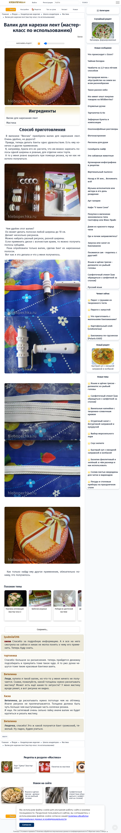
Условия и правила (28, 831)
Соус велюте (97, 443)
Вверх (4, 737)
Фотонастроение (97, 135)
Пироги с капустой (100, 309)
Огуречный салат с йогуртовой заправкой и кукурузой (101, 424)
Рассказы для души (98, 142)
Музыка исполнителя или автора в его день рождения (101, 191)
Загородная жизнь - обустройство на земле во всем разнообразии (102, 80)
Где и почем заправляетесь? (102, 236)
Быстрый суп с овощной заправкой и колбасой (102, 367)
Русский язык (95, 287)
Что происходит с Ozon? (100, 54)
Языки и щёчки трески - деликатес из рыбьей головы (100, 265)
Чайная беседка (96, 61)
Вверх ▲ (105, 831)
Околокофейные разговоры (103, 129)
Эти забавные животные (101, 155)
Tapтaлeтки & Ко (96, 112)
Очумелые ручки (96, 106)
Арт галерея (94, 200)
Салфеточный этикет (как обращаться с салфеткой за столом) (102, 277)
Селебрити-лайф (97, 149)
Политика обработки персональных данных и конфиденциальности (61, 831)
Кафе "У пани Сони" (98, 207)
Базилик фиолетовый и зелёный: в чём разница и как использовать (102, 462)
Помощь (16, 831)
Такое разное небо (98, 90)
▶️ (39, 44)
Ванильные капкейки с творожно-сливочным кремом (101, 411)
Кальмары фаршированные (103, 40)
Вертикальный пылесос (100, 172)
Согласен (26, 825)
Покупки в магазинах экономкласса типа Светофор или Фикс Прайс (102, 217)
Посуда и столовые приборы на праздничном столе (101, 484)
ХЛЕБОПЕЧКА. (17, 2)
